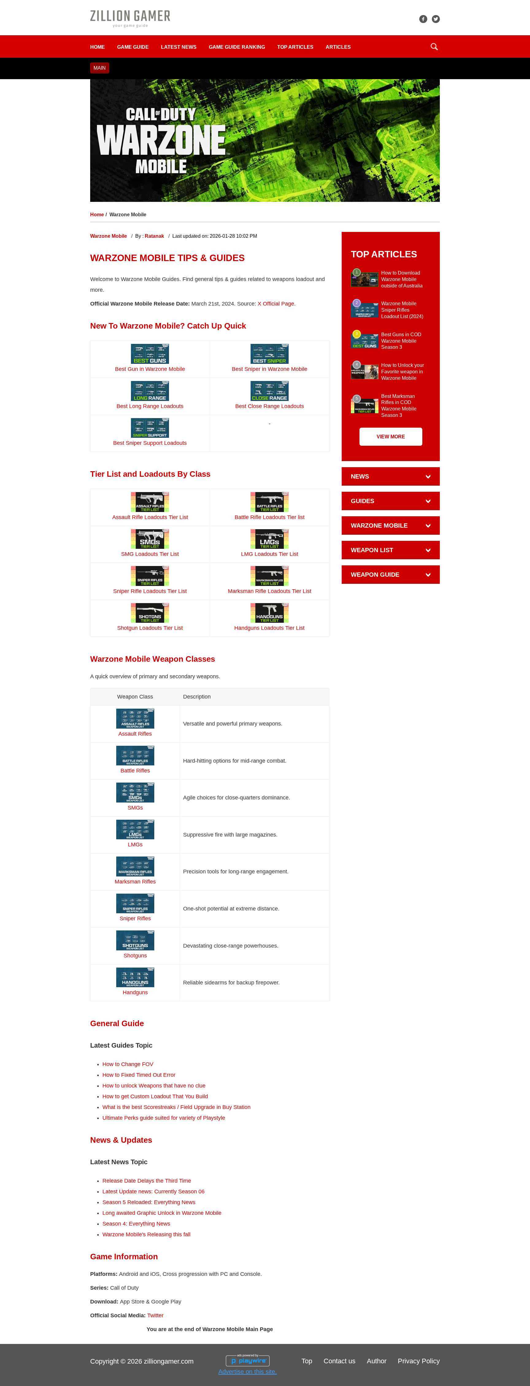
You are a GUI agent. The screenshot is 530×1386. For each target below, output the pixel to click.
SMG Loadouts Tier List (150, 554)
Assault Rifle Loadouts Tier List (150, 517)
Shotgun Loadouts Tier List (150, 628)
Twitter (155, 1315)
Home (97, 47)
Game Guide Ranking (237, 47)
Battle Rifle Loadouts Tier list (270, 517)
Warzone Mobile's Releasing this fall (146, 1234)
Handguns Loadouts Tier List (269, 628)
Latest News (179, 47)
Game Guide (133, 47)
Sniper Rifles (135, 918)
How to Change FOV (127, 1064)
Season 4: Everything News (136, 1224)
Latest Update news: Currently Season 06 (153, 1191)
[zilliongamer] (130, 18)
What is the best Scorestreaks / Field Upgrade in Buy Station (176, 1107)
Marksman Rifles (135, 882)
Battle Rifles (135, 771)
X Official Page (276, 304)
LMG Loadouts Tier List (269, 554)
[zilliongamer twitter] (436, 19)
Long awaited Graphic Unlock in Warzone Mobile (161, 1213)
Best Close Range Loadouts (269, 406)
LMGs (135, 844)
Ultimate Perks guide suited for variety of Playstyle (163, 1118)
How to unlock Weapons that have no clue (153, 1086)
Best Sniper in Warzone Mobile (269, 369)
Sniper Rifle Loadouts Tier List (150, 591)
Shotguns (135, 956)
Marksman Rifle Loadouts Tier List (269, 591)
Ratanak (155, 236)
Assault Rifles (135, 734)
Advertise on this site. (247, 1371)
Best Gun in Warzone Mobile (150, 369)
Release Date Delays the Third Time (146, 1181)
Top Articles (295, 47)
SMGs (135, 808)
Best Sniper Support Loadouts (150, 443)
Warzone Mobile (109, 236)
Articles (338, 47)
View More (391, 436)
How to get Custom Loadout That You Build (155, 1096)
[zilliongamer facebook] (423, 19)
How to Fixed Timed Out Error (138, 1075)
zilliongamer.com (169, 1361)
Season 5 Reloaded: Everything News (149, 1202)
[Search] (434, 46)
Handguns (135, 992)
